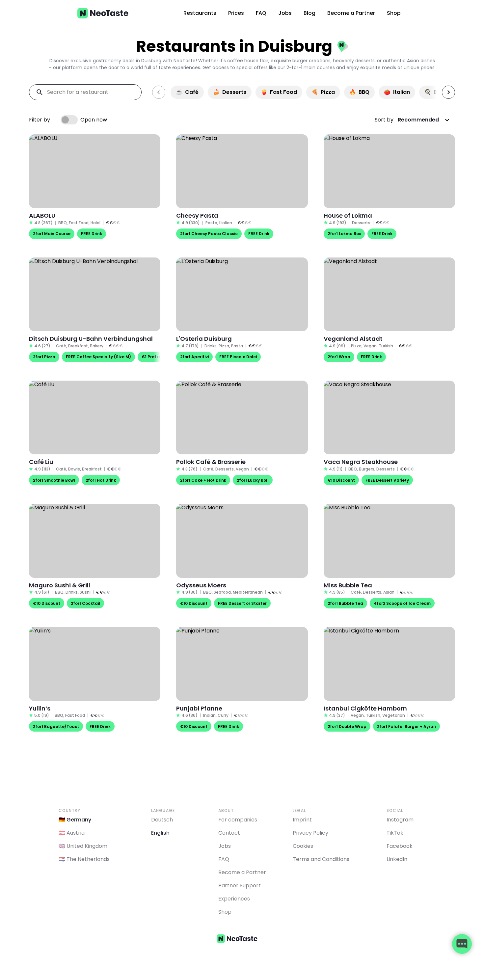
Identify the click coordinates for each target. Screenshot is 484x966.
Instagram (400, 819)
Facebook (400, 846)
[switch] (69, 119)
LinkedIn (397, 859)
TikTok (395, 833)
